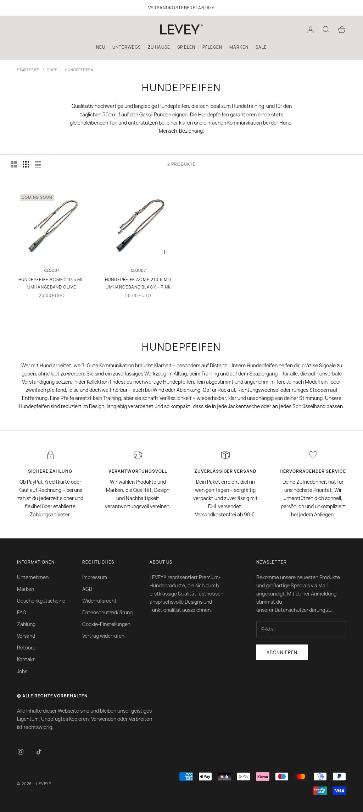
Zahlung (26, 624)
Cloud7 (52, 270)
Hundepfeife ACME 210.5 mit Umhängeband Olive (51, 283)
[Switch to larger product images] (14, 164)
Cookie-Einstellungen (106, 624)
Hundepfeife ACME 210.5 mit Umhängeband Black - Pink (138, 283)
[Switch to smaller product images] (26, 164)
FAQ (21, 612)
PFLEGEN (212, 47)
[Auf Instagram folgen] (20, 751)
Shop (52, 69)
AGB (87, 589)
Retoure (26, 647)
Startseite (28, 69)
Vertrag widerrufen (103, 635)
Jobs (22, 671)
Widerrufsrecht (99, 600)
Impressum (94, 577)
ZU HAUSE (159, 47)
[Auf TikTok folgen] (39, 751)
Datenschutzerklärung (107, 612)
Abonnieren (282, 652)
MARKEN (238, 47)
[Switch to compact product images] (38, 164)
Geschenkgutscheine (41, 600)
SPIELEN (186, 47)
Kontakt (26, 659)
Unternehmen (33, 577)
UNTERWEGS (126, 47)
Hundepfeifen (79, 69)
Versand (26, 635)
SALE (261, 47)
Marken (25, 589)
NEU (100, 47)
